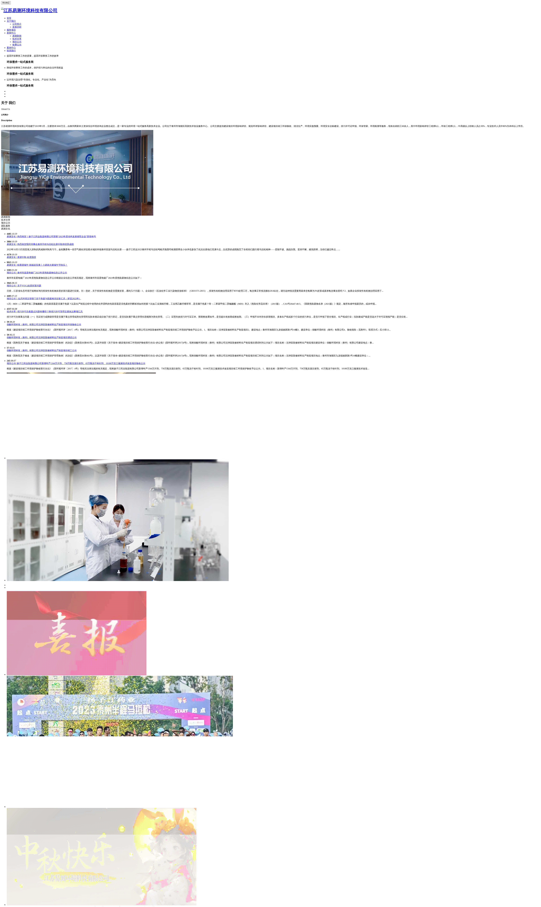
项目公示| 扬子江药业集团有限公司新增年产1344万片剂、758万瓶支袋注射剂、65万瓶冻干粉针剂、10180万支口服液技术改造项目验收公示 (76, 363)
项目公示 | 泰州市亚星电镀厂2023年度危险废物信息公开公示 (37, 272)
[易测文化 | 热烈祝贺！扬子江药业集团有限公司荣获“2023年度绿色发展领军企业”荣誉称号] (76, 674)
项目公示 (16, 41)
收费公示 (16, 44)
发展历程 (16, 27)
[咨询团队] (81, 458)
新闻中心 (11, 33)
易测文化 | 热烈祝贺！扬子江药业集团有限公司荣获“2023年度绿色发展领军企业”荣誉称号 (51, 236)
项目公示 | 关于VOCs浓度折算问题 (24, 285)
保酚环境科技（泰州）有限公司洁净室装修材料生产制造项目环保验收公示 (44, 324)
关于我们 (11, 21)
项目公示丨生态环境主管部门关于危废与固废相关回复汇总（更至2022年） (44, 298)
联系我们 (11, 50)
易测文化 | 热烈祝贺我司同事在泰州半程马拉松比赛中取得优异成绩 (40, 244)
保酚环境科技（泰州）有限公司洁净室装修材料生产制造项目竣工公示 (42, 350)
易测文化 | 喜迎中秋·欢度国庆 (21, 257)
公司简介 (16, 24)
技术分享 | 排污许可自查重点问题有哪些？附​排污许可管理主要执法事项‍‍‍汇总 (45, 311)
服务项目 (11, 30)
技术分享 (16, 38)
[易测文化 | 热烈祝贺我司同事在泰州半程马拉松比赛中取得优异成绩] (120, 806)
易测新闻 (16, 36)
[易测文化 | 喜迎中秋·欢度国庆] (101, 904)
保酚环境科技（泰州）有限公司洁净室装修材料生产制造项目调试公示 (42, 337)
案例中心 (11, 47)
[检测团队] (118, 580)
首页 (9, 18)
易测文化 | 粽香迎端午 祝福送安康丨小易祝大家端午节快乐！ (37, 265)
